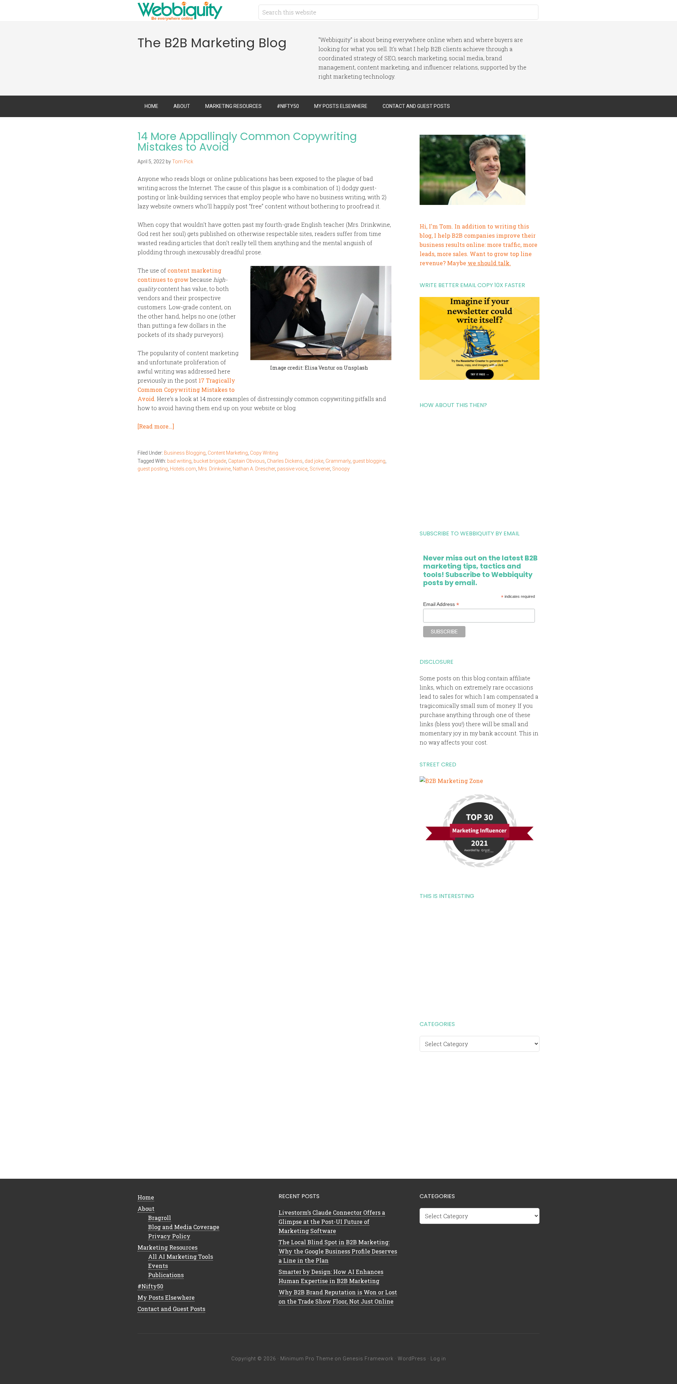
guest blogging (369, 461)
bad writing (179, 461)
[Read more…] (156, 426)
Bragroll (159, 1217)
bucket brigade (210, 461)
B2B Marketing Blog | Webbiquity (194, 10)
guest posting (153, 469)
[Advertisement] (479, 466)
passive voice (292, 469)
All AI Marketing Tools (180, 1256)
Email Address (441, 604)
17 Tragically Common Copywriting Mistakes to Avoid (186, 389)
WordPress (412, 1358)
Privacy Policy (169, 1236)
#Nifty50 (150, 1286)
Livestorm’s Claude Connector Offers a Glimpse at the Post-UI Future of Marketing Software (332, 1221)
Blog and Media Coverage (183, 1227)
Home (146, 1197)
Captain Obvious (246, 461)
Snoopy (341, 469)
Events (158, 1265)
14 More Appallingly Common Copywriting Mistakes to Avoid (247, 141)
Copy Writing (264, 453)
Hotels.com (183, 469)
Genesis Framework (368, 1358)
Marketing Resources (167, 1247)
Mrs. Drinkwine (214, 469)
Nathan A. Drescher (254, 469)
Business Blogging (185, 453)
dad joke (314, 461)
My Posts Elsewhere (166, 1297)
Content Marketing (228, 453)
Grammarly (337, 461)
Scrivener (320, 469)
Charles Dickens (285, 461)
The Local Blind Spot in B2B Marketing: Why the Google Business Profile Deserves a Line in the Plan (338, 1251)
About (146, 1208)
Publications (166, 1275)
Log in (438, 1358)
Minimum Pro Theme (306, 1358)
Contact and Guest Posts (171, 1308)
